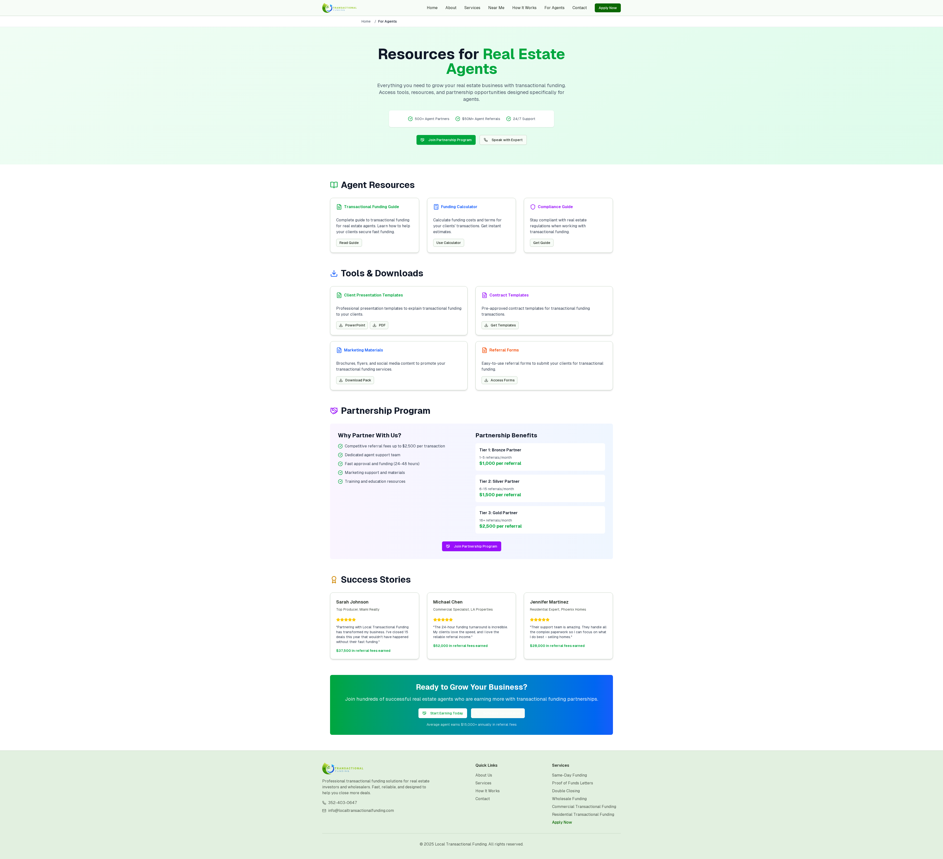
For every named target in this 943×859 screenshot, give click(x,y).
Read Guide (349, 243)
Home (432, 7)
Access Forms (503, 380)
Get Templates (503, 325)
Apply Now (608, 8)
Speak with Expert (507, 140)
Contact (579, 7)
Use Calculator (448, 243)
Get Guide (541, 243)
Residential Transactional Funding (583, 814)
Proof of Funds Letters (572, 783)
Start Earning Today (446, 713)
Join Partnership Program (450, 140)
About (451, 7)
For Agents (554, 7)
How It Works (524, 7)
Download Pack (358, 380)
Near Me (496, 7)
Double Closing (566, 791)
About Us (483, 775)
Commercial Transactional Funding (584, 806)
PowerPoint (355, 325)
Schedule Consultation (502, 713)
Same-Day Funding (569, 775)
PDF (382, 325)
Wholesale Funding (569, 798)
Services (472, 7)
